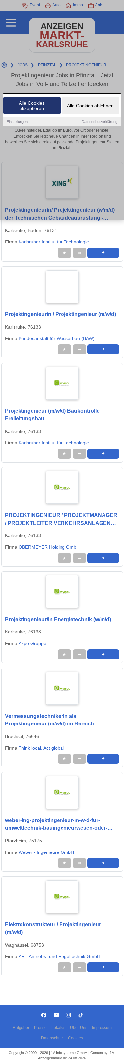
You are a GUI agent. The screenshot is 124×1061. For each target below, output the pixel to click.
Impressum (102, 1027)
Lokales (58, 1027)
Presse (40, 1027)
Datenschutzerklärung (99, 122)
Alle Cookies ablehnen (90, 105)
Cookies (75, 1038)
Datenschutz (52, 1038)
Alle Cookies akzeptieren (32, 105)
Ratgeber (21, 1027)
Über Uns (78, 1027)
